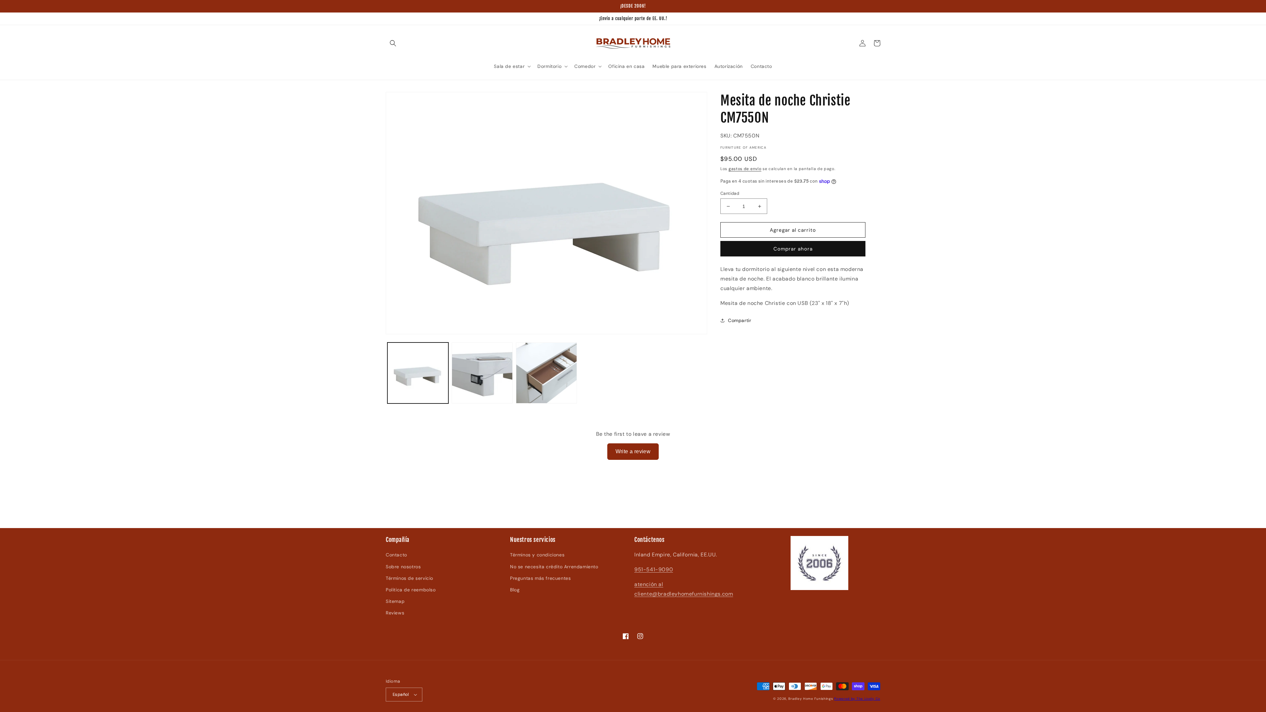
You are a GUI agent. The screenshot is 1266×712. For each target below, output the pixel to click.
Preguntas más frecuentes (540, 578)
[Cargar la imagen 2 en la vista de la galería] (482, 372)
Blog (515, 590)
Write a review (633, 451)
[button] (393, 43)
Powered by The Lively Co (857, 699)
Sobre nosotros (403, 567)
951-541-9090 (653, 569)
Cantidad (729, 193)
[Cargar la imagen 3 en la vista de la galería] (546, 372)
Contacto (396, 555)
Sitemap (395, 601)
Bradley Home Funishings (810, 699)
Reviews (395, 613)
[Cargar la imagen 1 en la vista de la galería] (417, 372)
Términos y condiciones (537, 555)
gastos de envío (745, 168)
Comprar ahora (793, 249)
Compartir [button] (739, 320)
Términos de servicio (409, 578)
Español (401, 694)
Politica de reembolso (411, 590)
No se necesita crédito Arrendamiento (554, 567)
